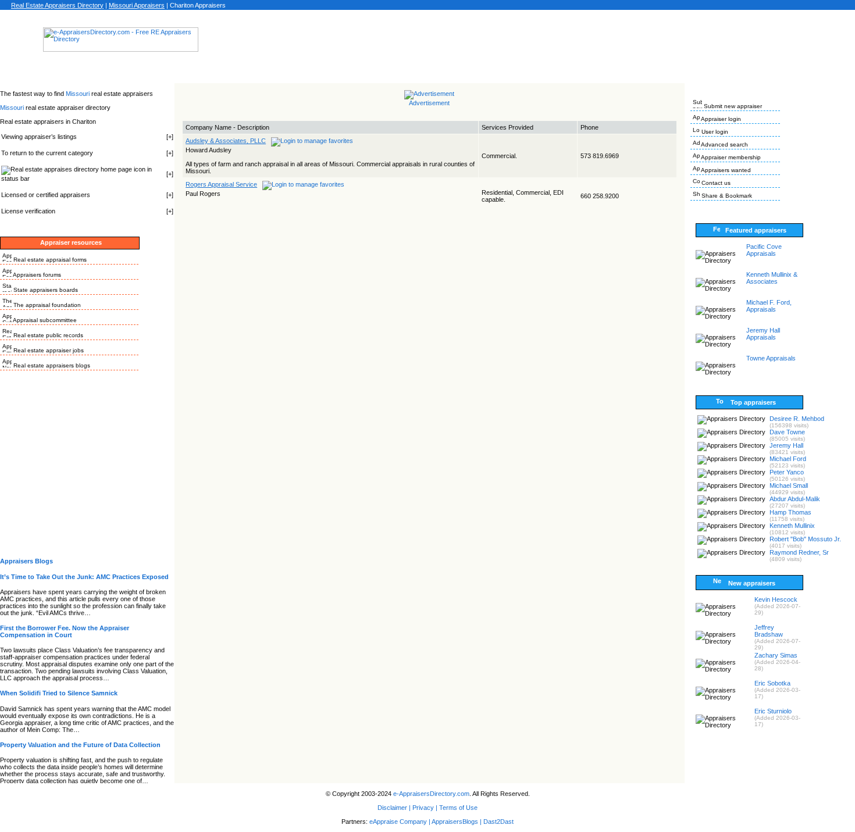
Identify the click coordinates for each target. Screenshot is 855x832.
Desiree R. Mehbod (797, 418)
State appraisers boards (45, 290)
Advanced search (724, 144)
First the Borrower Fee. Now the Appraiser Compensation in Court (64, 631)
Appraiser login (720, 119)
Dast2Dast (498, 821)
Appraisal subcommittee (44, 320)
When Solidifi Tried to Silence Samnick (58, 693)
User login (714, 131)
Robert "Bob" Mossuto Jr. (805, 538)
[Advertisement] (427, 43)
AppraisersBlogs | (457, 821)
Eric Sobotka (772, 683)
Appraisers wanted (725, 170)
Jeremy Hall (786, 445)
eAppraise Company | (400, 821)
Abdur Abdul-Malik (795, 498)
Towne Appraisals (771, 358)
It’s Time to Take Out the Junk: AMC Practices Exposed (84, 576)
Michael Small (789, 485)
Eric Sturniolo (773, 711)
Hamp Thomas (790, 512)
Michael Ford (788, 458)
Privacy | (424, 807)
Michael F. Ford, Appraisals (769, 306)
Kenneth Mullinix (792, 525)
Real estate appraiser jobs (48, 350)
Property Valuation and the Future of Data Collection (80, 744)
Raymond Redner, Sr (799, 552)
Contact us (715, 183)
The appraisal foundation (46, 305)
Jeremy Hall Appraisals (763, 334)
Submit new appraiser (732, 106)
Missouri (78, 93)
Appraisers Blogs (26, 561)
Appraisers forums (36, 275)
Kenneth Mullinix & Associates (771, 278)
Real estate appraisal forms (49, 259)
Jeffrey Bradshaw (768, 631)
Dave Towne (787, 432)
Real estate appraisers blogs (51, 365)
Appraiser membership (730, 157)
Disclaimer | (394, 807)
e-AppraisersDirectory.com (431, 793)
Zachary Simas (775, 655)
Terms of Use (458, 807)
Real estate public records (47, 335)
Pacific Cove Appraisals (764, 250)
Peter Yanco (787, 472)
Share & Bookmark (726, 195)
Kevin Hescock (775, 599)
